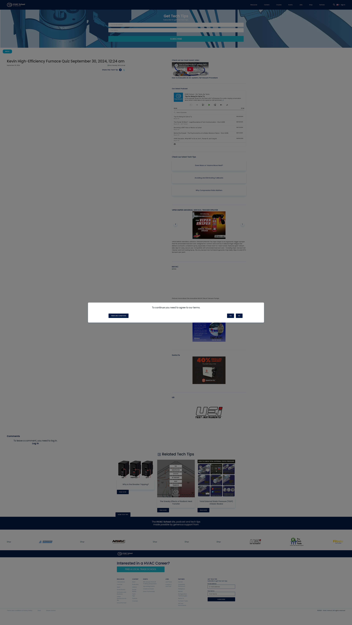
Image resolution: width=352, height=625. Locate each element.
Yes (230, 316)
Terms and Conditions (118, 316)
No (239, 316)
